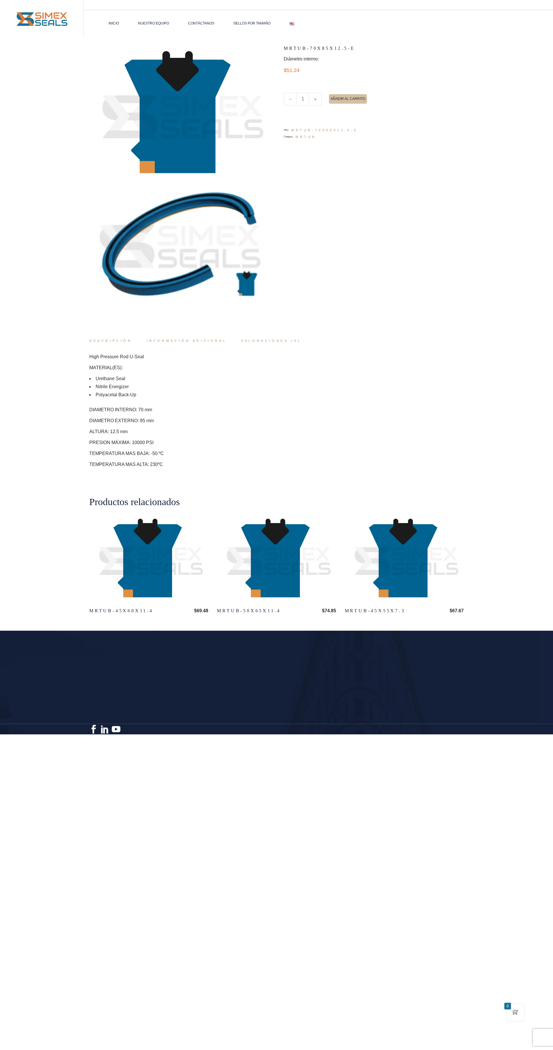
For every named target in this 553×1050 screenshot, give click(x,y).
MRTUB (306, 137)
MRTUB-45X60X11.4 (121, 610)
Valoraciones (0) (271, 340)
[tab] (110, 341)
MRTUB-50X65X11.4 (249, 610)
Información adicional (187, 340)
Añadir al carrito (348, 99)
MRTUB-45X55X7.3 (375, 610)
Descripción (110, 340)
